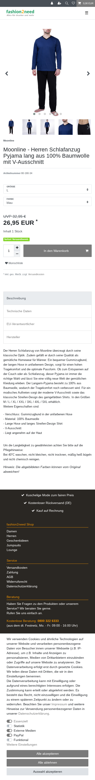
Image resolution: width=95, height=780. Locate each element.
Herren (11, 536)
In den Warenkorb (56, 251)
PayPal (18, 735)
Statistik (19, 726)
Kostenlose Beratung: (33, 621)
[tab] (47, 298)
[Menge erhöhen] (17, 248)
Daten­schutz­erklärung (33, 713)
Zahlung (12, 572)
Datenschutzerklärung (22, 586)
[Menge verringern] (17, 254)
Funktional (21, 740)
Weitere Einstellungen (22, 744)
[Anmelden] (52, 3)
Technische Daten (19, 311)
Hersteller (13, 337)
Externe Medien (25, 730)
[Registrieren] (60, 3)
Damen (12, 531)
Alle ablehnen (47, 762)
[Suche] (66, 3)
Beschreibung (16, 298)
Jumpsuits (14, 545)
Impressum (59, 704)
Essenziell (21, 721)
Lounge (12, 550)
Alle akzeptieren (47, 753)
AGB (10, 577)
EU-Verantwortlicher (20, 324)
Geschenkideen (17, 540)
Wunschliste (15, 263)
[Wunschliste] (73, 3)
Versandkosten (35, 274)
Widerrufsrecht (17, 581)
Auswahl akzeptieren (47, 771)
